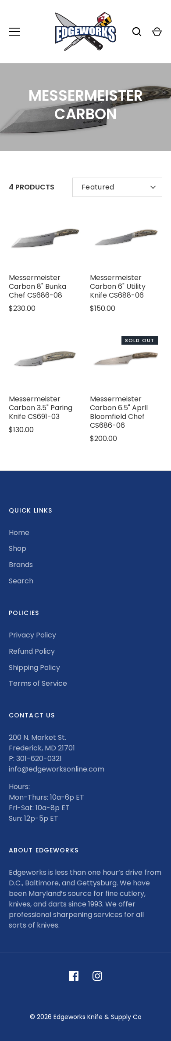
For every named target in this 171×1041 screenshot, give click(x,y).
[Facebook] (73, 976)
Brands (21, 565)
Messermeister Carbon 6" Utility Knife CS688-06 (118, 286)
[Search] (136, 31)
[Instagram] (97, 976)
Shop (17, 548)
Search (21, 581)
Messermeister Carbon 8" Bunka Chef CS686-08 (37, 286)
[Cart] (157, 31)
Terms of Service (38, 683)
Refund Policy (32, 651)
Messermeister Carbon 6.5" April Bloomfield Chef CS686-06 (119, 412)
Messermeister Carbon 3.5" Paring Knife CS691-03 (40, 408)
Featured (98, 187)
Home (19, 533)
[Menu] (14, 31)
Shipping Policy (34, 667)
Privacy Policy (32, 635)
